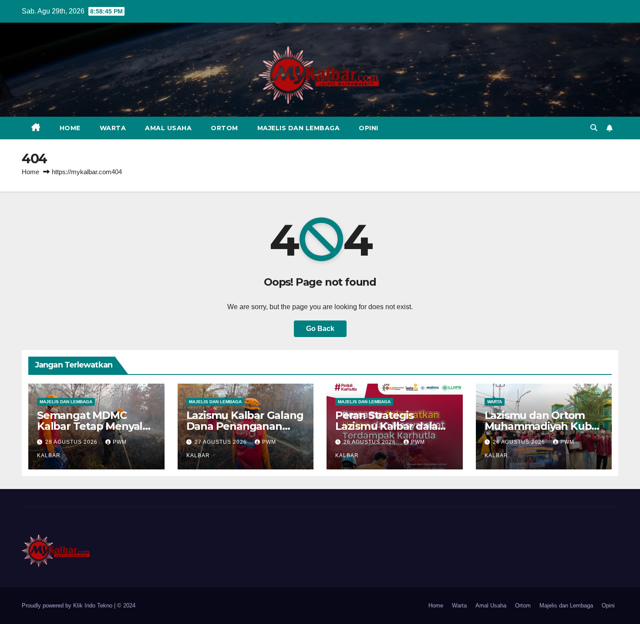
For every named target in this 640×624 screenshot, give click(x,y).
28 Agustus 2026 (72, 442)
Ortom (224, 128)
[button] (593, 128)
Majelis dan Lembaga (298, 128)
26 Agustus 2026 (370, 442)
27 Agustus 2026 (222, 442)
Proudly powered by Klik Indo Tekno (68, 605)
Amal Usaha (168, 128)
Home (70, 128)
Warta (113, 128)
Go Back (320, 328)
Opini (368, 128)
